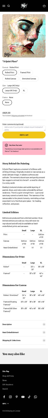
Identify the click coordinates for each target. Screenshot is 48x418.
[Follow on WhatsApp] (35, 397)
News (4, 380)
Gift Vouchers (7, 384)
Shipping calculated (17, 115)
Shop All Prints (8, 376)
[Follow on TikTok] (29, 397)
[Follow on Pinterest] (16, 397)
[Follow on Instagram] (10, 397)
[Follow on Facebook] (4, 397)
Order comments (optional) (13, 124)
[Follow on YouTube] (23, 397)
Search (5, 389)
